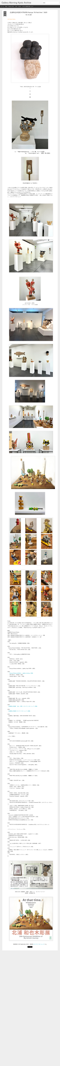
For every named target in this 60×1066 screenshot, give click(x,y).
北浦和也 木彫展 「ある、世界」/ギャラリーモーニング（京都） (23, 706)
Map (6, 6)
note (16, 6)
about (19, 6)
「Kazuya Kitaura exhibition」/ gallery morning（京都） (21, 673)
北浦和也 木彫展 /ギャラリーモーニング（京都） (20, 711)
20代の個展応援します (27, 6)
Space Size (11, 6)
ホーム (2, 6)
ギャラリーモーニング (38, 944)
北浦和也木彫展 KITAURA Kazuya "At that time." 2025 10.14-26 (28, 13)
